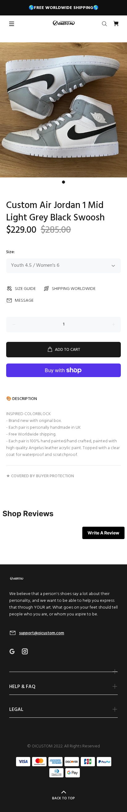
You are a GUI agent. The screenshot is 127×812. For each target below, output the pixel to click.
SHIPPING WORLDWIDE (74, 288)
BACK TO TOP (63, 798)
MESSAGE (24, 300)
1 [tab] (63, 182)
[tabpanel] (63, 109)
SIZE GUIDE (25, 288)
